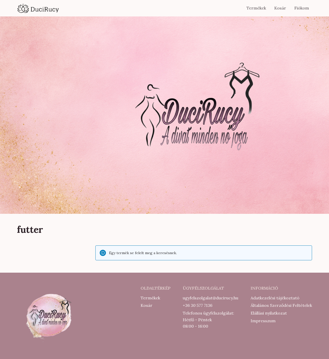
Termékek (256, 8)
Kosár (280, 8)
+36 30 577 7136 (197, 305)
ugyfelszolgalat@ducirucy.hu (210, 297)
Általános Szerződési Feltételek (281, 305)
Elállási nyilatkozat (269, 313)
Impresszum (263, 320)
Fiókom (301, 8)
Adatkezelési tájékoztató (275, 297)
